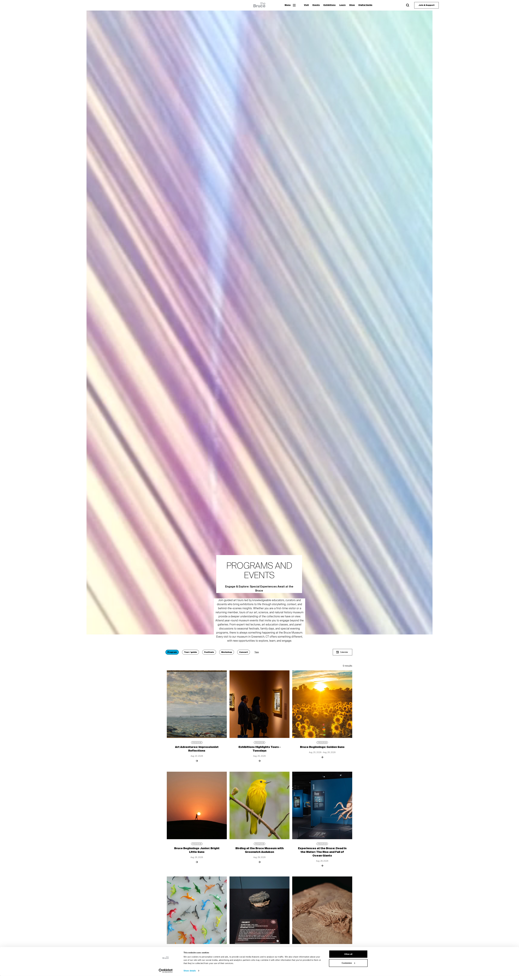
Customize (347, 963)
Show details (190, 971)
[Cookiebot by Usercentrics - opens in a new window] (165, 971)
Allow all (348, 954)
